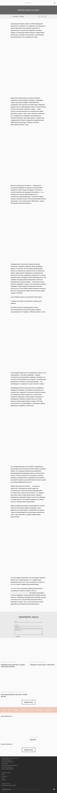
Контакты (4, 776)
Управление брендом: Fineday (25, 789)
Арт (9, 710)
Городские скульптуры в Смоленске (42, 664)
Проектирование (6, 760)
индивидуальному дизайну (20, 593)
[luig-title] (33, 739)
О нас (3, 778)
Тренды (15, 710)
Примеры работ (5, 772)
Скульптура (4, 763)
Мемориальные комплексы (9, 765)
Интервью (39, 710)
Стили (32, 710)
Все (4, 710)
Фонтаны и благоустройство (8, 692)
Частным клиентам (7, 767)
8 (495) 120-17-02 (28, 2)
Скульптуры (33, 662)
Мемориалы (4, 662)
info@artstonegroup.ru (8, 785)
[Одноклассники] (42, 16)
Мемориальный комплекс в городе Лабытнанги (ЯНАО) (13, 665)
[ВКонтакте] (39, 16)
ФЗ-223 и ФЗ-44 (12, 662)
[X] (45, 16)
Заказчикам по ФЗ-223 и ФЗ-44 (9, 758)
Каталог (3, 779)
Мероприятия (49, 710)
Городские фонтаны (7, 761)
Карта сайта (14, 789)
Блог (2, 774)
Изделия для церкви (7, 769)
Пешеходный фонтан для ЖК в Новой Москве (14, 695)
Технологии (24, 710)
